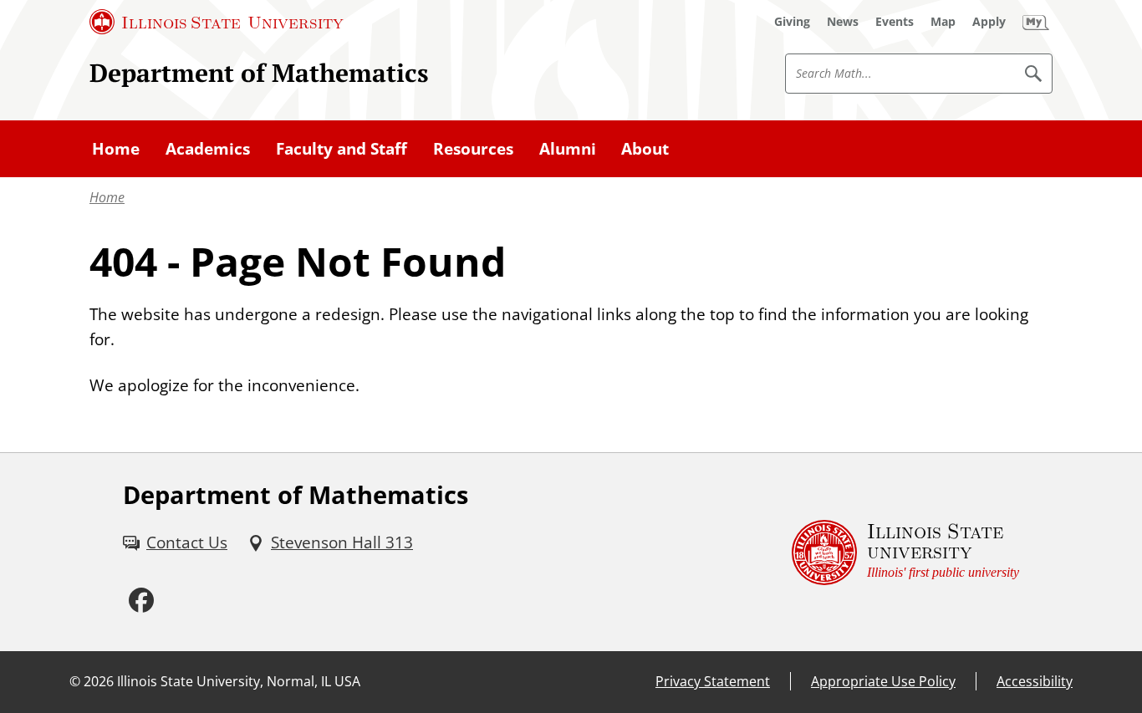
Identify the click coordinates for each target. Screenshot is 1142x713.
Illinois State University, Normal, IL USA (238, 681)
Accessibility (1035, 681)
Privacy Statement (712, 681)
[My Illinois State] (1036, 21)
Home (107, 197)
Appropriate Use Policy (883, 681)
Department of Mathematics (259, 72)
